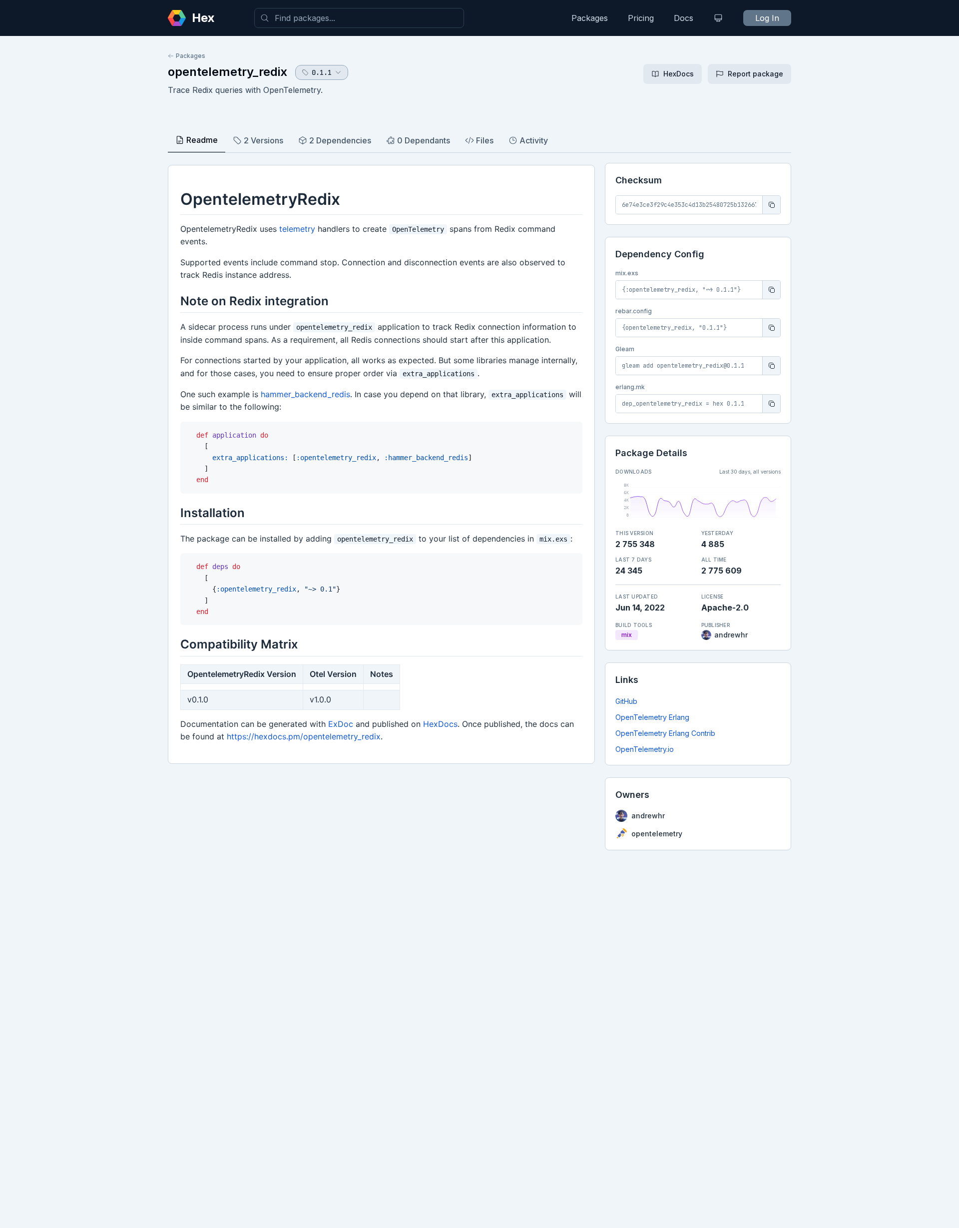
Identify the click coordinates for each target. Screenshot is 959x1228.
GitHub (626, 701)
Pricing (641, 18)
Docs (683, 18)
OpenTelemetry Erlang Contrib (665, 733)
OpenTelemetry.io (644, 749)
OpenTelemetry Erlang (652, 717)
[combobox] (359, 18)
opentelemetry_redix (227, 71)
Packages (589, 18)
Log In (767, 18)
